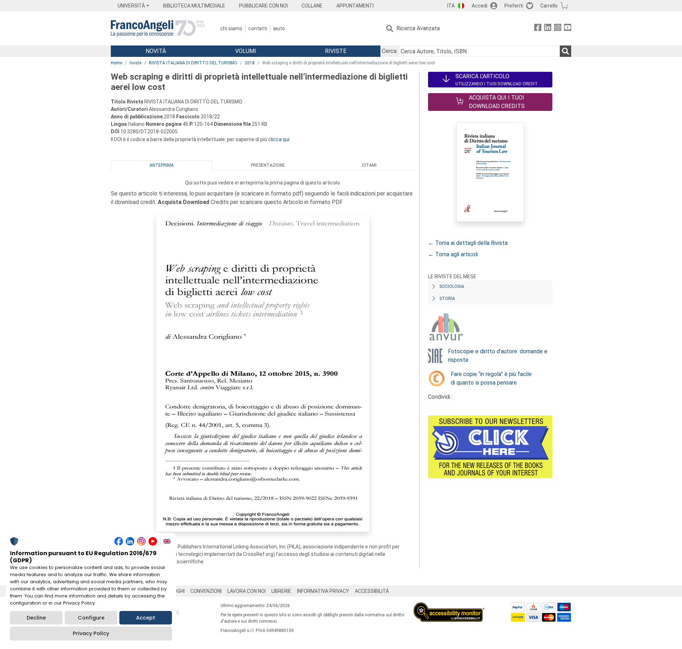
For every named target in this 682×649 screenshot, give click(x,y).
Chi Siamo (231, 28)
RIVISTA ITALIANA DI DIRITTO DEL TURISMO (193, 62)
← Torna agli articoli (453, 254)
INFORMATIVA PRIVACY (323, 591)
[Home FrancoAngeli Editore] (158, 28)
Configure (91, 617)
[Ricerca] (565, 51)
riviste (135, 62)
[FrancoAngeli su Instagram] (557, 28)
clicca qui (278, 139)
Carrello (549, 6)
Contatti (257, 28)
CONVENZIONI (206, 591)
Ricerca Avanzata (418, 28)
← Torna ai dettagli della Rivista (468, 243)
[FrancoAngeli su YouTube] (567, 28)
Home (116, 62)
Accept (145, 617)
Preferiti (513, 6)
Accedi (479, 6)
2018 (250, 62)
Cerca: (389, 51)
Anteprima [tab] (162, 165)
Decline (36, 617)
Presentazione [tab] (268, 165)
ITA (451, 6)
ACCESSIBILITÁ (372, 591)
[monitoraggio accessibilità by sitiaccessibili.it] (449, 606)
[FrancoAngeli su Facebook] (537, 28)
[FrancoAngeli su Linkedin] (547, 28)
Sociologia (451, 286)
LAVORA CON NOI (246, 591)
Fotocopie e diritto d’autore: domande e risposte (497, 355)
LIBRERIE (281, 591)
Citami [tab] (369, 165)
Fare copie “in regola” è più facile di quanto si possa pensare (491, 378)
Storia (447, 298)
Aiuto (279, 28)
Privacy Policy (91, 633)
